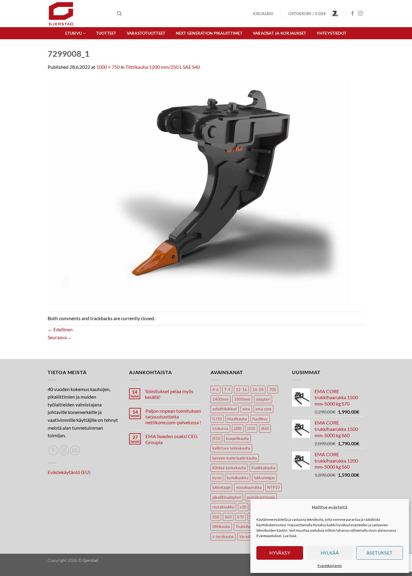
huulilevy (260, 418)
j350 (251, 428)
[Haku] (119, 13)
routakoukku (223, 506)
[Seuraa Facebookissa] (352, 13)
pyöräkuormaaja (261, 497)
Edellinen (60, 329)
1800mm (242, 399)
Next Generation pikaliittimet (209, 33)
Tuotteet (106, 33)
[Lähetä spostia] (75, 450)
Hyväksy (279, 552)
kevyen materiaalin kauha (234, 458)
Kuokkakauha (263, 467)
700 (272, 389)
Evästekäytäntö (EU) (69, 472)
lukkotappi (221, 487)
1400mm (220, 399)
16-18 (258, 389)
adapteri (263, 399)
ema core (263, 408)
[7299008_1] (198, 190)
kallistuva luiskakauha (231, 448)
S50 (215, 516)
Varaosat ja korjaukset (279, 33)
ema (246, 408)
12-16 (241, 389)
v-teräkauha (223, 536)
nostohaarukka (249, 487)
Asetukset (379, 552)
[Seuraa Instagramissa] (360, 13)
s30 (243, 506)
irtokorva (220, 428)
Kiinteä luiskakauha (229, 467)
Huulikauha (237, 418)
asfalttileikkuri (224, 408)
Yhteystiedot (332, 33)
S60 (228, 516)
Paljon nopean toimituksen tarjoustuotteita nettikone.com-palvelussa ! (173, 416)
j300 (238, 428)
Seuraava (59, 337)
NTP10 (273, 487)
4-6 (215, 389)
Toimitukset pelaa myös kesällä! (169, 394)
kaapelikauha (237, 438)
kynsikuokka (238, 477)
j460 (265, 428)
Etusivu (73, 33)
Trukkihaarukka (249, 526)
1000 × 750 (108, 67)
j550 (216, 438)
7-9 (227, 389)
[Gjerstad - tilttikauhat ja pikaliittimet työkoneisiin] (78, 13)
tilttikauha (221, 526)
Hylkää (330, 552)
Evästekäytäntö (330, 565)
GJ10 (217, 418)
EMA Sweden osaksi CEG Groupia (171, 439)
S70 (240, 516)
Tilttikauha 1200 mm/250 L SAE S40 (162, 67)
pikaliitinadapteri (226, 497)
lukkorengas (264, 477)
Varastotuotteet (146, 33)
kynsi (216, 477)
